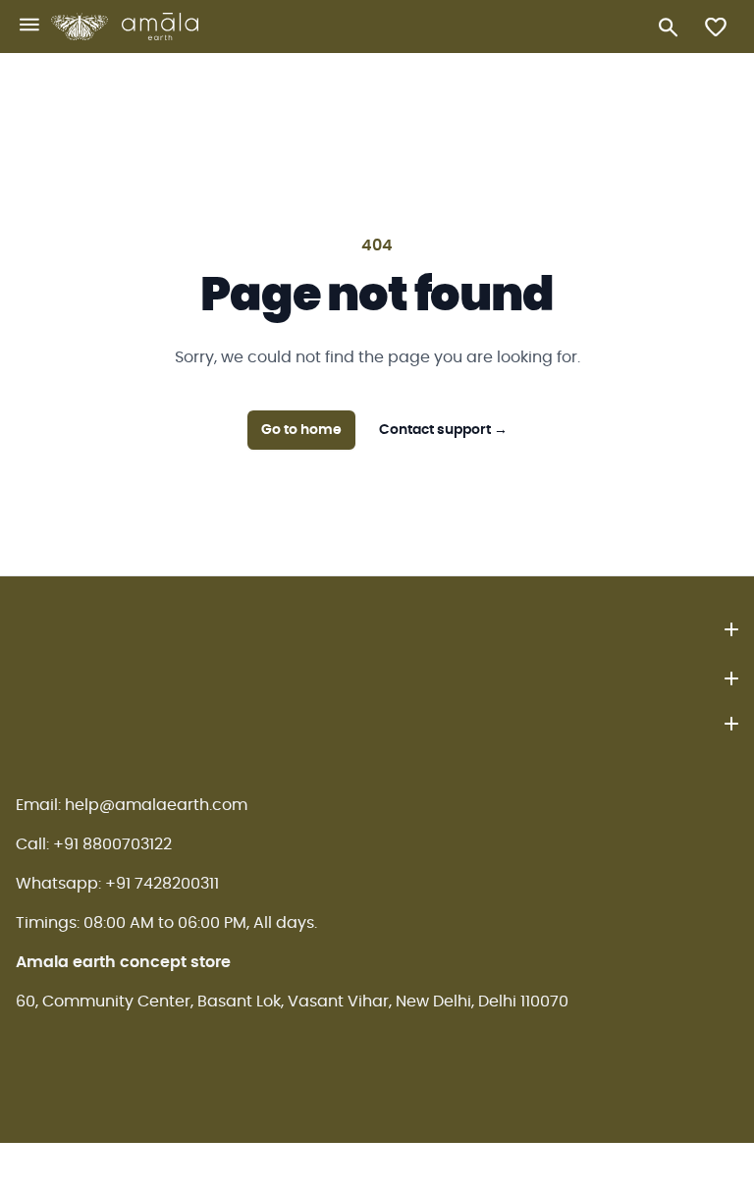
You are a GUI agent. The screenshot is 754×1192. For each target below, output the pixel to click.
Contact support (443, 430)
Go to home (301, 430)
